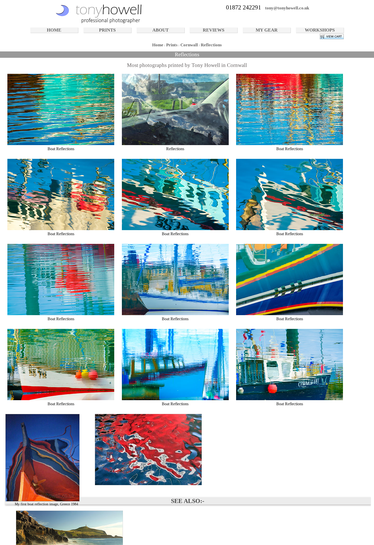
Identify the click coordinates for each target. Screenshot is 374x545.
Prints (172, 45)
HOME (54, 30)
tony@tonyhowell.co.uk (287, 8)
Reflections (211, 45)
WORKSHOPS (320, 30)
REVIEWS (213, 30)
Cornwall (189, 45)
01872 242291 (243, 7)
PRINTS (107, 30)
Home (157, 45)
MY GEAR (267, 30)
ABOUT (160, 30)
